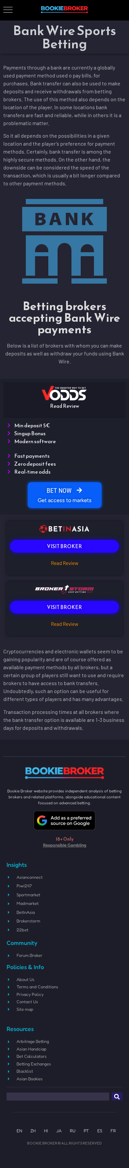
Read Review (64, 563)
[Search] (117, 1096)
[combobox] (58, 1096)
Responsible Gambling (64, 845)
